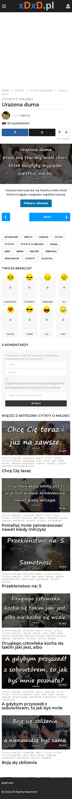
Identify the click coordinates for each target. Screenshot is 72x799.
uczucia (46, 258)
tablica (40, 463)
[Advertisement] (36, 50)
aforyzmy (11, 237)
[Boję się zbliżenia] (36, 732)
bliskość (50, 692)
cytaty (9, 244)
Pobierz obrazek (36, 203)
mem (7, 251)
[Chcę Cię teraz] (36, 438)
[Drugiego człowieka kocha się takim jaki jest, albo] (36, 610)
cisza (48, 515)
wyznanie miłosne (23, 466)
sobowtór (49, 697)
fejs (38, 461)
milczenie (52, 518)
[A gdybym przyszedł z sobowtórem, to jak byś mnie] (36, 672)
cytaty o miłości (32, 244)
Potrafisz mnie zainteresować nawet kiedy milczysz (32, 527)
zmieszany (10, 302)
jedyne (36, 633)
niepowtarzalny (56, 636)
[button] (4, 6)
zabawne (47, 302)
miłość (34, 251)
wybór (52, 639)
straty (30, 258)
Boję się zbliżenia (19, 762)
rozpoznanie (20, 697)
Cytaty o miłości (17, 99)
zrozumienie (55, 521)
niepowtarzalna (35, 636)
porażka (29, 302)
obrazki (51, 251)
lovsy (46, 461)
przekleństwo (10, 579)
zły (64, 302)
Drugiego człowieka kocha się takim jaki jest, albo (32, 645)
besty (28, 237)
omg (63, 334)
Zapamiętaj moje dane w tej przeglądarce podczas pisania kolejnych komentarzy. (34, 385)
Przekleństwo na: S (21, 586)
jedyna (27, 633)
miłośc (10, 334)
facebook (29, 461)
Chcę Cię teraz (16, 470)
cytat (59, 237)
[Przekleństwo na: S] (36, 554)
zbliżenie (46, 758)
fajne (29, 334)
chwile (43, 237)
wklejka (7, 466)
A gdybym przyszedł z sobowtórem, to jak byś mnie (32, 706)
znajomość (8, 700)
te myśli (51, 463)
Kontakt (8, 783)
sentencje (12, 258)
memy (20, 251)
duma (53, 244)
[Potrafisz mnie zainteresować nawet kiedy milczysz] (36, 495)
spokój (30, 521)
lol (47, 334)
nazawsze (17, 636)
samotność (28, 579)
